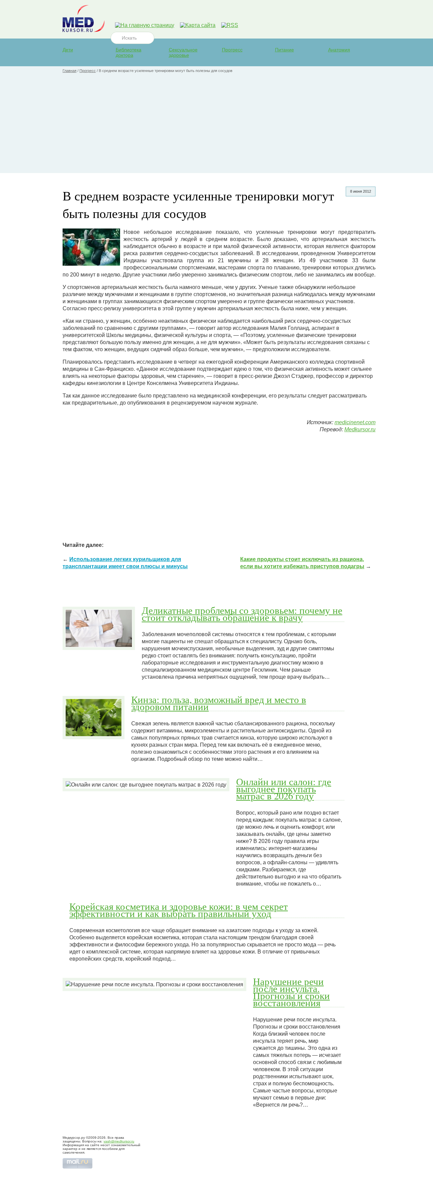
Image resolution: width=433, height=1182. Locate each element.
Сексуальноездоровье (183, 52)
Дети (68, 49)
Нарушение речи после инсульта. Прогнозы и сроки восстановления (291, 992)
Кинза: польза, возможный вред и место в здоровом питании (218, 703)
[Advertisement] (216, 125)
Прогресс (232, 49)
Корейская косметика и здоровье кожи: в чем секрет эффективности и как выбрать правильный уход (178, 910)
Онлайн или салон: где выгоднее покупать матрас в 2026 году (283, 788)
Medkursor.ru (359, 429)
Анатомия (339, 49)
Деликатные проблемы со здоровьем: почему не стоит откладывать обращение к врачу (242, 614)
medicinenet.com (355, 422)
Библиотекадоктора (128, 52)
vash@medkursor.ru (119, 1141)
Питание (284, 49)
